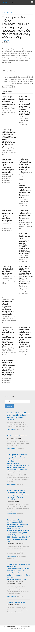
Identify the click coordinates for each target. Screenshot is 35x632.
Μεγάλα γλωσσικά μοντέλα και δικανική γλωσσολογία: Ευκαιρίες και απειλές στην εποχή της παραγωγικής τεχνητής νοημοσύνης (18, 495)
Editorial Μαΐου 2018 (8, 87)
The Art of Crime (10, 626)
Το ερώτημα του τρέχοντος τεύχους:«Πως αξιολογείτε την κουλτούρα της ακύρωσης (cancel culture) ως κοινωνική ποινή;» (8, 101)
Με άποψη (7, 12)
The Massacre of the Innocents (17, 436)
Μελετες (20, 484)
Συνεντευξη (21, 429)
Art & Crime (21, 448)
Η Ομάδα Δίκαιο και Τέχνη (16, 602)
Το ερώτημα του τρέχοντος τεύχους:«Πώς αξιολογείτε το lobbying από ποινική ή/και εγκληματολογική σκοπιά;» (25, 215)
